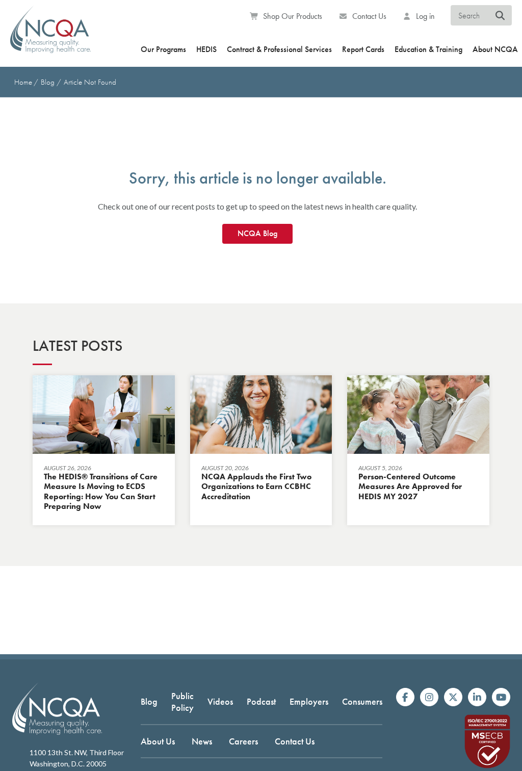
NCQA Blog (257, 233)
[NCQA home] (50, 36)
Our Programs (163, 49)
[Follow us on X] (453, 697)
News (202, 741)
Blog (49, 82)
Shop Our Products (291, 16)
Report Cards (363, 49)
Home (23, 82)
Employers (309, 701)
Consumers (362, 701)
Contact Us (368, 16)
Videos (220, 701)
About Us (158, 741)
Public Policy (182, 701)
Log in (424, 16)
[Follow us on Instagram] (429, 697)
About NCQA (495, 49)
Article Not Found (90, 82)
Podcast (261, 701)
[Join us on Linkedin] (477, 697)
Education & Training (428, 49)
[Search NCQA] (500, 15)
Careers (243, 741)
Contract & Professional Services (279, 49)
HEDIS (206, 49)
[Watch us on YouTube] (501, 697)
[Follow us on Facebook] (405, 697)
